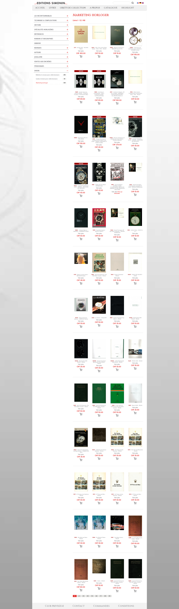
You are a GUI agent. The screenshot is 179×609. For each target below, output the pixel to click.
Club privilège (54, 606)
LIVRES (52, 7)
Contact (79, 606)
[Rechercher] (132, 2)
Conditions (126, 606)
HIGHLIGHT (128, 7)
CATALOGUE (110, 7)
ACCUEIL (40, 7)
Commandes (101, 606)
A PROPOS (95, 7)
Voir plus (81, 51)
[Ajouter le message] (81, 56)
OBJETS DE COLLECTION (73, 7)
